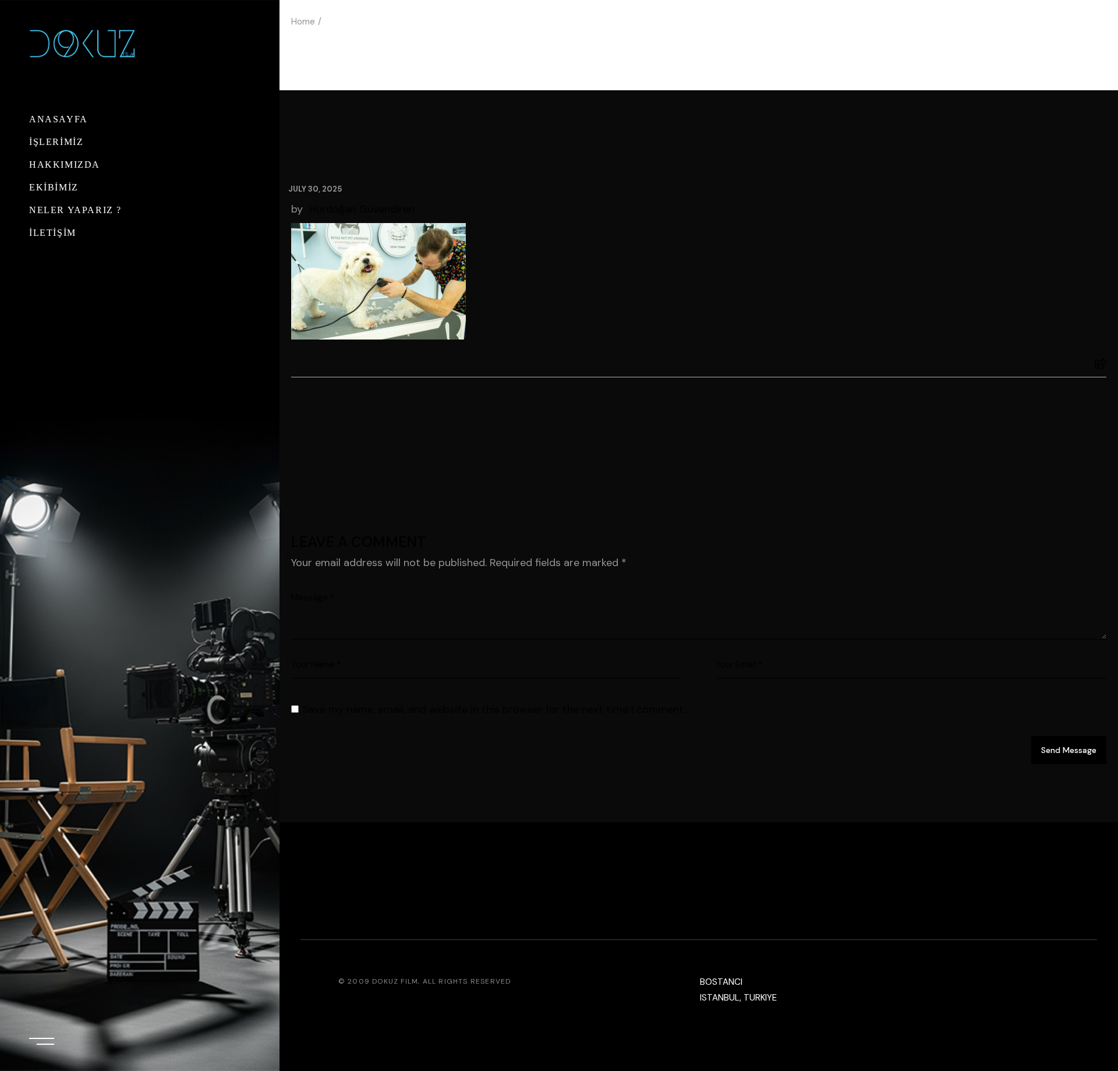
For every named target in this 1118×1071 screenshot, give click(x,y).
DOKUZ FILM (395, 981)
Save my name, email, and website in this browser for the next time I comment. (493, 709)
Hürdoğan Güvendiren (362, 209)
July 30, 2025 (315, 189)
